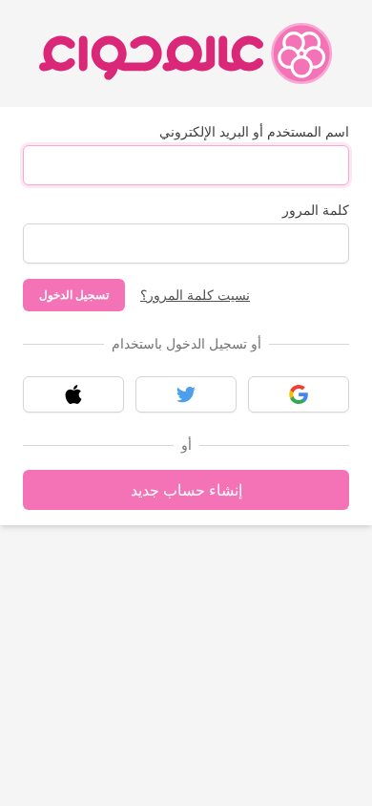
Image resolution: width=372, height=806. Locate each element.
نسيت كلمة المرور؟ (195, 295)
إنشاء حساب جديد (186, 489)
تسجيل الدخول (74, 294)
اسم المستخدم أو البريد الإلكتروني (254, 131)
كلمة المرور (315, 210)
